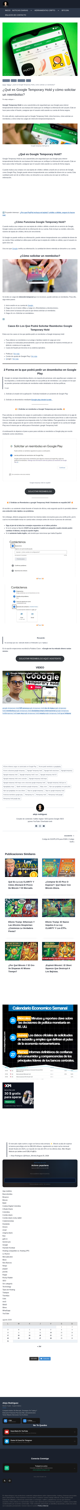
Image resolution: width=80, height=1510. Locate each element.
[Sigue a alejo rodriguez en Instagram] (40, 826)
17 (8, 1335)
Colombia (6, 1212)
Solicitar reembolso (40, 491)
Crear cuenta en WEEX (40, 1180)
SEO (4, 1281)
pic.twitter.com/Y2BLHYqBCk (25, 1151)
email (4, 1230)
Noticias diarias (20, 10)
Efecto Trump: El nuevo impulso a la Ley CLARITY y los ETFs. (57, 925)
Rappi (4, 1275)
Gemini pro (6, 1242)
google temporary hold (15, 708)
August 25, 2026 (43, 1156)
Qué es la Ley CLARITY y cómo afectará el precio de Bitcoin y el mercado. (21, 885)
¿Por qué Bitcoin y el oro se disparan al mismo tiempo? (21, 968)
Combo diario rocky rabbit (11, 1218)
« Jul (39, 1346)
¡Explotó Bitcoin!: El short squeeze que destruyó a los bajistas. (58, 968)
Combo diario (7, 1215)
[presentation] (21, 867)
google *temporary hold (34, 770)
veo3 (4, 1302)
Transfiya (5, 1295)
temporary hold (14, 713)
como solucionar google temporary (14, 770)
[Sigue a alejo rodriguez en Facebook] (36, 826)
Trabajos (5, 1292)
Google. (31, 305)
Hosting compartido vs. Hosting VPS (15, 1251)
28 (51, 1338)
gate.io (5, 1239)
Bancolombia (7, 1194)
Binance (5, 1197)
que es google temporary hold (55, 790)
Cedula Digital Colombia (11, 1206)
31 (8, 1341)
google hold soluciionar (51, 770)
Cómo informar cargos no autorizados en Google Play (19, 766)
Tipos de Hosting (8, 1290)
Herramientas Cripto (44, 10)
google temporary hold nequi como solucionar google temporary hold (24, 782)
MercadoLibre (7, 1257)
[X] (4, 1481)
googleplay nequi (8, 786)
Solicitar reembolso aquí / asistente (40, 659)
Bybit (4, 1203)
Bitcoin (65, 10)
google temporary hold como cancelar (15, 778)
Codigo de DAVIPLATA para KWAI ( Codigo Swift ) (58, 839)
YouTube (5, 1313)
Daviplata (6, 80)
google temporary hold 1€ (48, 774)
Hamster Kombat (8, 1248)
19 (29, 1335)
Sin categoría (7, 1284)
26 (29, 1338)
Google (13, 80)
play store (43, 786)
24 (8, 1338)
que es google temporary (35, 790)
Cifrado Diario (7, 1209)
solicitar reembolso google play (13, 794)
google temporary (66, 770)
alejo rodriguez (9, 99)
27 (40, 1338)
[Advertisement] (40, 196)
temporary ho (29, 794)
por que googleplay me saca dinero (14, 790)
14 (51, 1332)
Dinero (5, 1227)
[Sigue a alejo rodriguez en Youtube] (43, 826)
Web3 (4, 1305)
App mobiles (7, 1191)
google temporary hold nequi (38, 778)
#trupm (68, 1149)
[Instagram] (10, 1481)
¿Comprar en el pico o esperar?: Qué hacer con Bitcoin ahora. (58, 885)
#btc (63, 1149)
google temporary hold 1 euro (29, 774)
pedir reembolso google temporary (27, 786)
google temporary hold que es (57, 782)
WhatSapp (6, 1310)
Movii (4, 1260)
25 (18, 1338)
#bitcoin (12, 1151)
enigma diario (7, 1233)
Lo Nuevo (21, 80)
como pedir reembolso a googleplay (50, 766)
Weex (4, 1307)
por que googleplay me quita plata (59, 786)
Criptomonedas (8, 1221)
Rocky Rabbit (7, 1278)
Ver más (16, 354)
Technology (6, 1287)
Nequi (28, 80)
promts (5, 1272)
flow (4, 1236)
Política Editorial (43, 1506)
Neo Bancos (7, 1263)
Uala (4, 1299)
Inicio (8, 10)
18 (18, 1335)
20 (40, 1335)
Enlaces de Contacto (15, 15)
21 (51, 1335)
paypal (5, 1269)
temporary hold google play (11, 798)
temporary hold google (55, 794)
